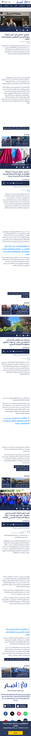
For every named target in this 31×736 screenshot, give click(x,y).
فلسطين (6, 5)
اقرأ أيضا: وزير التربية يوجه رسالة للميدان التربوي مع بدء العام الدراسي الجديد (17, 631)
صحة (11, 5)
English (6, 2)
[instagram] (19, 714)
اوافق (15, 733)
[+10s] (27, 183)
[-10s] (24, 183)
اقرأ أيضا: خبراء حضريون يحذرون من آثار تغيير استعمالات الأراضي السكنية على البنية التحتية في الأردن (15, 420)
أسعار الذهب (22, 5)
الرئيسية (29, 5)
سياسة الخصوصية (7, 727)
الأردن (15, 5)
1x (7, 183)
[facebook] (6, 714)
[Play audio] (3, 183)
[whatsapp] (25, 714)
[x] (12, 714)
